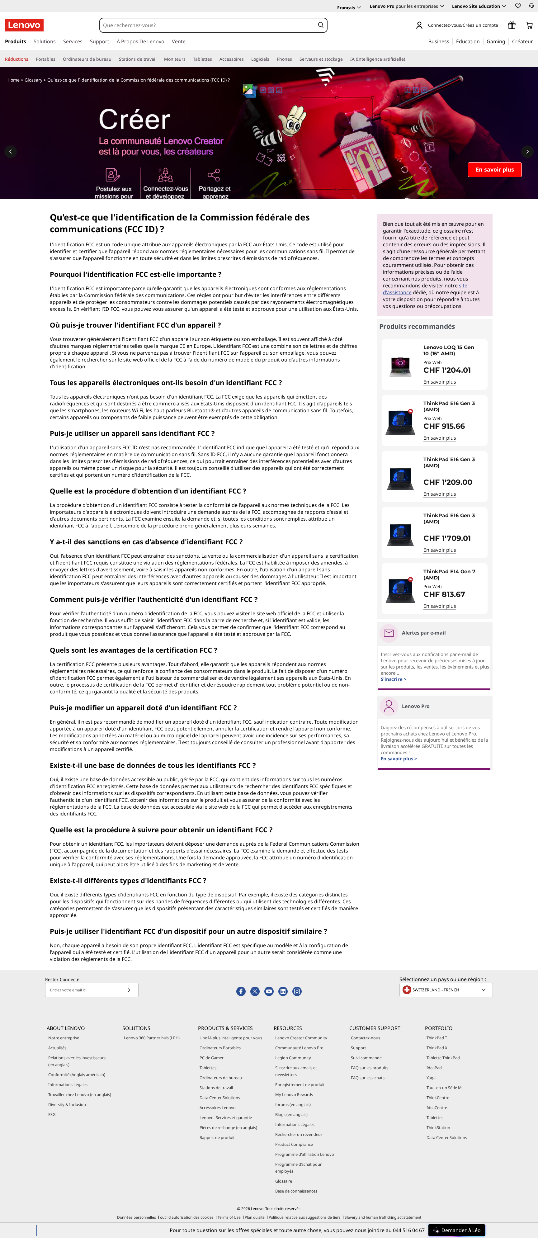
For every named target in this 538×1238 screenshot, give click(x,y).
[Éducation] (482, 41)
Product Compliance (294, 1144)
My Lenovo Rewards (294, 1094)
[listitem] (435, 364)
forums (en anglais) (293, 1104)
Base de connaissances (296, 1191)
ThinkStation (438, 1127)
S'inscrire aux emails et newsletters (296, 1071)
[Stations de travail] (159, 59)
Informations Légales (67, 1084)
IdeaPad (434, 1067)
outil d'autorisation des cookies (187, 1217)
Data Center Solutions (220, 1097)
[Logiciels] (272, 59)
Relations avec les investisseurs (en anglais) (77, 1061)
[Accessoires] (246, 59)
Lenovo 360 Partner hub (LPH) (152, 1038)
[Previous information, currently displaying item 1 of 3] (10, 151)
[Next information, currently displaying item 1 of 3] (527, 151)
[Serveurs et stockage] (345, 59)
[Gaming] (507, 41)
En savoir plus (439, 381)
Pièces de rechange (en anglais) (228, 1127)
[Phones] (294, 59)
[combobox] (207, 25)
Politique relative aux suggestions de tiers (305, 1217)
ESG (51, 1114)
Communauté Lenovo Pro (299, 1048)
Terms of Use (229, 1217)
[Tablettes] (214, 59)
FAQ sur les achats (368, 1077)
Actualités (57, 1048)
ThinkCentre (438, 1097)
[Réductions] (31, 59)
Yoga (431, 1077)
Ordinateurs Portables (220, 1048)
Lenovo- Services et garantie (226, 1117)
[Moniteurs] (188, 59)
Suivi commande (366, 1058)
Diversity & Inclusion (67, 1104)
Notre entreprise (63, 1038)
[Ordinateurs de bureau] (114, 59)
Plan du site (255, 1217)
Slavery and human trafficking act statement (383, 1217)
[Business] (451, 41)
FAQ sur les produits (369, 1067)
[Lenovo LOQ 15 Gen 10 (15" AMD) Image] (400, 366)
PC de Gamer (212, 1058)
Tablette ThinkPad (443, 1058)
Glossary (33, 80)
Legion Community (293, 1058)
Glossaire (283, 1181)
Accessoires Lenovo (218, 1107)
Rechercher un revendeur (298, 1134)
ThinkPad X (437, 1048)
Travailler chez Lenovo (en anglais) (79, 1094)
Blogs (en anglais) (291, 1114)
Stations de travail (216, 1087)
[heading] (454, 350)
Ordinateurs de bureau (221, 1077)
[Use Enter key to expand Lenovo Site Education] (504, 6)
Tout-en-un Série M (444, 1087)
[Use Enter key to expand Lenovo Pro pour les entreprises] (442, 6)
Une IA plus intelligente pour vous (231, 1038)
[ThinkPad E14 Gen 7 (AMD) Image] (400, 591)
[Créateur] (535, 41)
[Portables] (58, 59)
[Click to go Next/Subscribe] (129, 990)
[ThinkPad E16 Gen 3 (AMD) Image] (400, 422)
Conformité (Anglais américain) (76, 1074)
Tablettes (208, 1067)
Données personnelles (136, 1217)
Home (13, 80)
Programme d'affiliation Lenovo (304, 1154)
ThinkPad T (437, 1038)
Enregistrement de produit (300, 1084)
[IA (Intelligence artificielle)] (407, 59)
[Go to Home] (24, 25)
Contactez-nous (365, 1038)
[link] (531, 7)
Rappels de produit (217, 1137)
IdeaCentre (437, 1107)
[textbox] (447, 990)
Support (358, 1048)
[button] (517, 5)
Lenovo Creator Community (301, 1038)
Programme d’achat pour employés (298, 1167)
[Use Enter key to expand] (502, 25)
